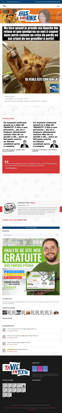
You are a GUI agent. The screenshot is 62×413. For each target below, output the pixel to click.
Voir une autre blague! (31, 227)
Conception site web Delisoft (13, 408)
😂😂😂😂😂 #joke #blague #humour (17, 349)
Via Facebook (10, 99)
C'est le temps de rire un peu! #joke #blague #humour (22, 329)
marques (19, 405)
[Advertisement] (31, 187)
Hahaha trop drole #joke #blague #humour (19, 342)
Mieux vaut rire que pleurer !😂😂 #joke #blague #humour (22, 335)
